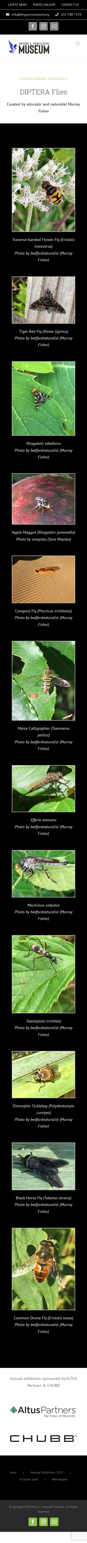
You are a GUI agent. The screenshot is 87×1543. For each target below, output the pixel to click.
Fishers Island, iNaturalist (44, 78)
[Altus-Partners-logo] (43, 1408)
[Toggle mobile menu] (78, 43)
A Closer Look (29, 1479)
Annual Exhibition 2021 (47, 1472)
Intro (13, 1472)
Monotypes (59, 1479)
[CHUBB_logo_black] (43, 1437)
